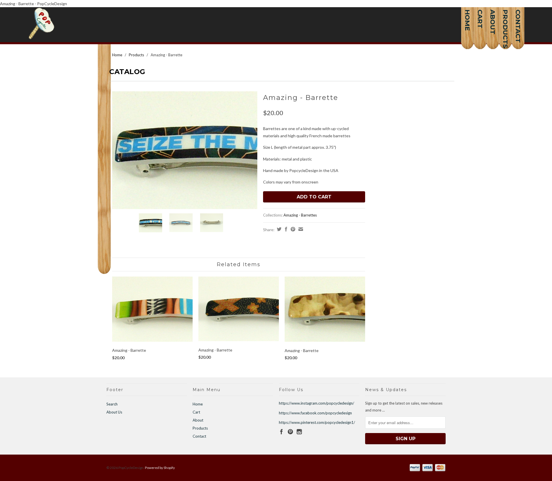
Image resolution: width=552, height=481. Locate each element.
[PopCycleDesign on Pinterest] (290, 431)
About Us (114, 412)
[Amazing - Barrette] (184, 150)
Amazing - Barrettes (300, 215)
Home (467, 15)
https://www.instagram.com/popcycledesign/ (316, 403)
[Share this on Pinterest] (292, 229)
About (493, 15)
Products (505, 15)
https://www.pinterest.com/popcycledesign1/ (317, 422)
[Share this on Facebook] (285, 229)
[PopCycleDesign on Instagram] (299, 431)
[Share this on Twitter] (278, 229)
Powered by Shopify (160, 467)
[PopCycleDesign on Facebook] (281, 431)
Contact (518, 15)
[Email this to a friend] (300, 229)
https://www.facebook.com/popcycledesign (315, 413)
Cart (480, 15)
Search (112, 404)
